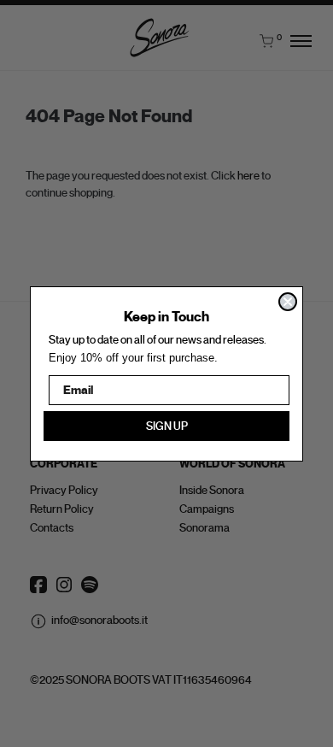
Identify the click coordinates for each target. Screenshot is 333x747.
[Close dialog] (287, 301)
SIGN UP (167, 426)
